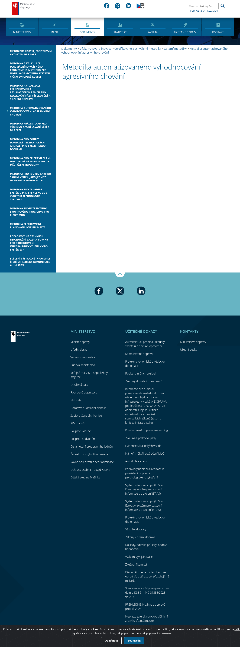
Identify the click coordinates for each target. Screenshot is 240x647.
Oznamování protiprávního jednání (91, 446)
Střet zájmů (77, 423)
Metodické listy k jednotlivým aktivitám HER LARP (31, 52)
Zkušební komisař (136, 564)
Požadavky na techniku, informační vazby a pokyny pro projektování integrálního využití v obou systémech (30, 243)
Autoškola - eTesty (136, 461)
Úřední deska (78, 350)
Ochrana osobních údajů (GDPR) (90, 470)
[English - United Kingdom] (140, 7)
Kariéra (153, 32)
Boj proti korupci (80, 431)
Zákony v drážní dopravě (140, 537)
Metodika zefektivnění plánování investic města (28, 225)
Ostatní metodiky (175, 49)
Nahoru (120, 274)
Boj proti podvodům (83, 439)
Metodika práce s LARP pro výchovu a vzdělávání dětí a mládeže (29, 127)
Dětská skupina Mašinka (85, 477)
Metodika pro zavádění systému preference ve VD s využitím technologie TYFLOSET (28, 194)
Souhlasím (134, 640)
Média (55, 32)
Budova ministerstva (82, 365)
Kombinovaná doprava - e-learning (146, 430)
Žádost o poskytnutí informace (89, 454)
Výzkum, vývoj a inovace (95, 49)
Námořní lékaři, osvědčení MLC (144, 453)
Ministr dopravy (80, 342)
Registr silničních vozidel (140, 373)
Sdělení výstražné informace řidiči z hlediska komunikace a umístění (30, 262)
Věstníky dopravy (135, 529)
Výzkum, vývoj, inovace (139, 557)
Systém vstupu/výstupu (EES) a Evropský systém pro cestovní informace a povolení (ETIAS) (144, 489)
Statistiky (120, 32)
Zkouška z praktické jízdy (140, 438)
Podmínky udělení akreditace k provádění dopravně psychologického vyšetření (144, 473)
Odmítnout (111, 640)
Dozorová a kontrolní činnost (88, 408)
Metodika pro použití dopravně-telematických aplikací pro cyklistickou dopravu (28, 144)
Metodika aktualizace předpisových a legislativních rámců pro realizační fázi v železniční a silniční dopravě (30, 92)
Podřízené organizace (83, 392)
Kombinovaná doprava (139, 354)
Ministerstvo (22, 32)
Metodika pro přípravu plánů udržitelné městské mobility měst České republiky (30, 161)
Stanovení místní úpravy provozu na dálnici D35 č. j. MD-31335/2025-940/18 (147, 592)
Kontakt (218, 32)
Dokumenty (87, 32)
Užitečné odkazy (185, 32)
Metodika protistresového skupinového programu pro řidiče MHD (29, 212)
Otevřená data (79, 385)
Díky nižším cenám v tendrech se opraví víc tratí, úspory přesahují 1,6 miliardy (147, 576)
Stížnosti (75, 400)
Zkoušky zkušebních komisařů (143, 381)
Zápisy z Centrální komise (86, 416)
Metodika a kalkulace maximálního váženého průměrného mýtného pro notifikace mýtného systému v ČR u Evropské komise (30, 70)
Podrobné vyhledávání (204, 10)
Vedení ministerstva (82, 357)
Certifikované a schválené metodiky (137, 49)
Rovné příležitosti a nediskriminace (92, 462)
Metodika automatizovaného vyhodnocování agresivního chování (30, 111)
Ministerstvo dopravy (23, 8)
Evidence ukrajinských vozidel (143, 446)
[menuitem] (22, 26)
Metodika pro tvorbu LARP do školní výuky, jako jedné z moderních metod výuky (30, 177)
